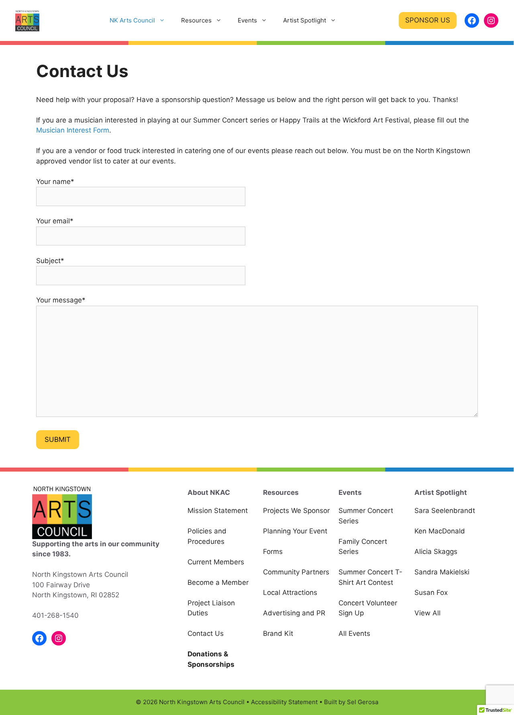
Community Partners (296, 572)
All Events (354, 633)
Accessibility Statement (284, 702)
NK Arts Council (132, 20)
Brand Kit (278, 633)
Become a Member (218, 582)
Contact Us (206, 633)
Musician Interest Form (72, 130)
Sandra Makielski (441, 572)
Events (247, 20)
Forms (273, 551)
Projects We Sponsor (296, 511)
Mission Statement (218, 511)
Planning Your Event (295, 531)
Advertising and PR (294, 613)
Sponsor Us (427, 20)
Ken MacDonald (439, 531)
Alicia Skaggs (435, 551)
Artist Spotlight (304, 20)
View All (427, 613)
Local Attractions (290, 592)
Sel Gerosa (362, 702)
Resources (196, 20)
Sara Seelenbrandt (444, 511)
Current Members (216, 562)
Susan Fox (431, 592)
